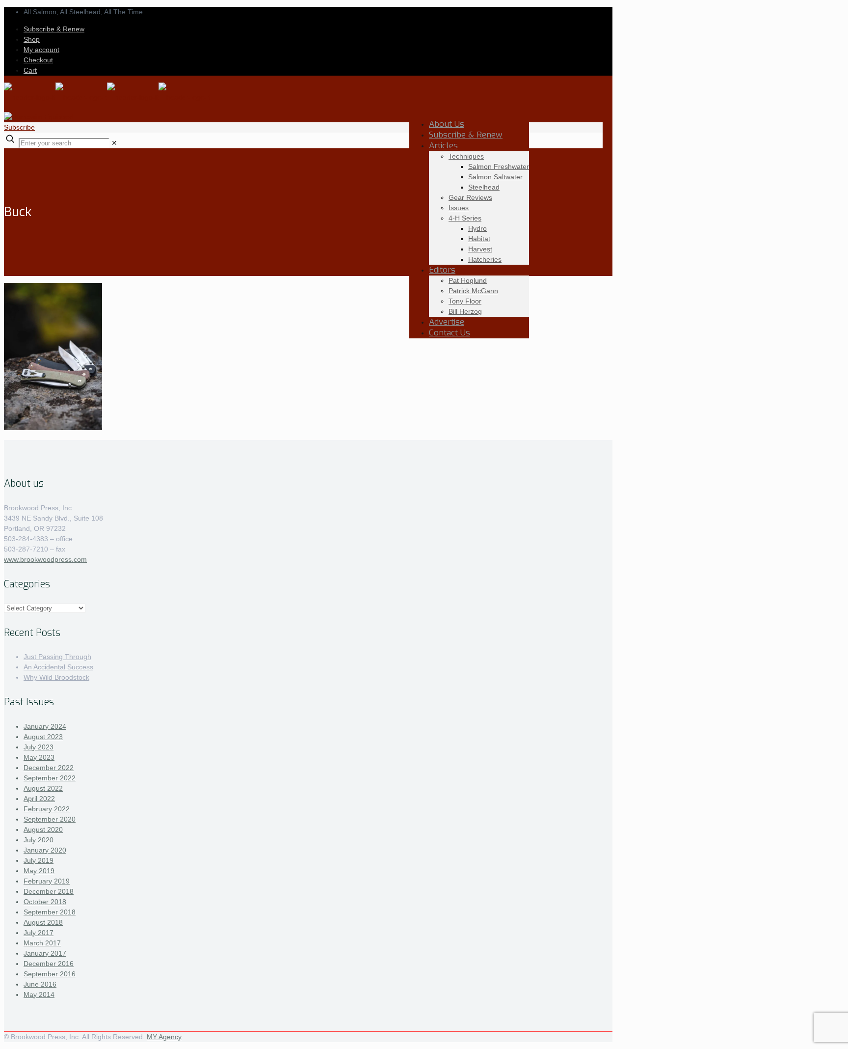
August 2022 (43, 788)
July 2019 (38, 860)
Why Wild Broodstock (56, 677)
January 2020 (45, 850)
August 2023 (43, 737)
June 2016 (40, 984)
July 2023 (38, 747)
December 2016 (49, 963)
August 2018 (43, 922)
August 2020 (43, 829)
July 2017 (38, 933)
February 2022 (47, 809)
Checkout (38, 60)
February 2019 (47, 881)
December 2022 (49, 768)
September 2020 (50, 819)
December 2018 (49, 891)
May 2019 (39, 871)
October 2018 (45, 902)
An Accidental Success (58, 667)
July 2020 (38, 840)
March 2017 (42, 943)
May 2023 (39, 757)
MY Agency (164, 1037)
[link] (114, 143)
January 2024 (45, 726)
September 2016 (50, 974)
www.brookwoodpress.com (45, 559)
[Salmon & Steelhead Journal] (107, 97)
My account (41, 50)
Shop (32, 39)
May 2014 (39, 994)
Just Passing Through (57, 657)
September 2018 (50, 912)
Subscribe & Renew (54, 29)
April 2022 (39, 798)
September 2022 (50, 778)
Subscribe (19, 127)
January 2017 (45, 953)
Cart (30, 70)
